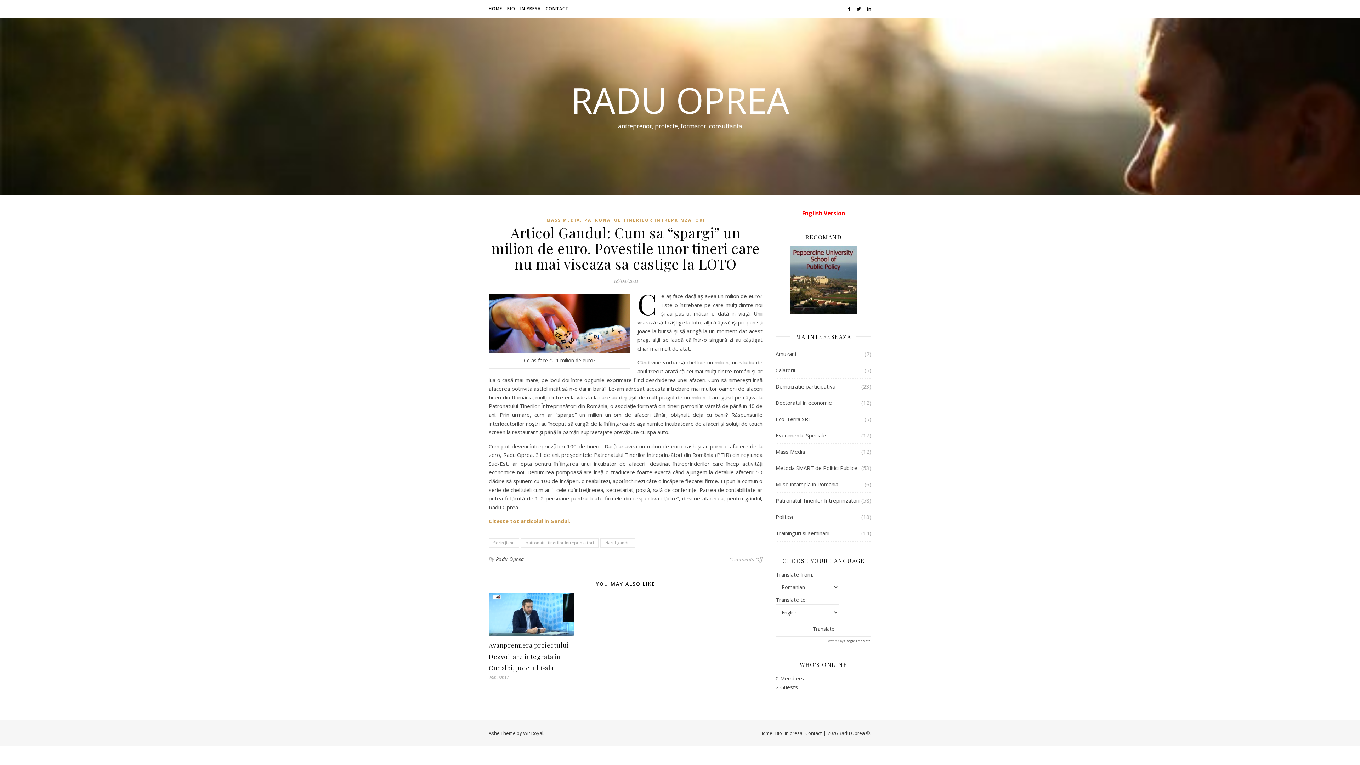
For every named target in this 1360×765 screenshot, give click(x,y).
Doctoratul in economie (804, 402)
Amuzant (786, 353)
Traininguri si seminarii (802, 533)
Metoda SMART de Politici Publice (816, 467)
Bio (511, 9)
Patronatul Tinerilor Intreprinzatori (644, 220)
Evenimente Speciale (801, 435)
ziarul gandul (618, 543)
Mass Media (563, 220)
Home (495, 9)
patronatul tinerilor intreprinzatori (560, 543)
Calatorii (785, 370)
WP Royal (533, 733)
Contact (557, 9)
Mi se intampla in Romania (807, 484)
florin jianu (504, 543)
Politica (784, 516)
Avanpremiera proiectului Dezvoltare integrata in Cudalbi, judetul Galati (529, 656)
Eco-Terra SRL (793, 419)
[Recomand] (823, 280)
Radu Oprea (680, 100)
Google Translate (857, 641)
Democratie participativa (805, 386)
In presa (530, 9)
